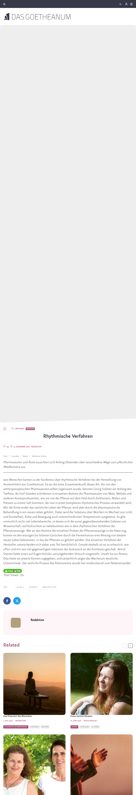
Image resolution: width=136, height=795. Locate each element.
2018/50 (21, 587)
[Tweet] (17, 601)
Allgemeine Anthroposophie (15, 726)
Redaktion (36, 447)
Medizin (30, 429)
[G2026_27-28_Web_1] (34, 684)
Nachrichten (50, 587)
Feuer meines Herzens (81, 716)
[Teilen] (7, 601)
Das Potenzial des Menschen (17, 716)
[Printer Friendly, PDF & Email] (12, 571)
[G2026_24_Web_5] (101, 684)
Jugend (74, 726)
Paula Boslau (90, 721)
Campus (33, 587)
